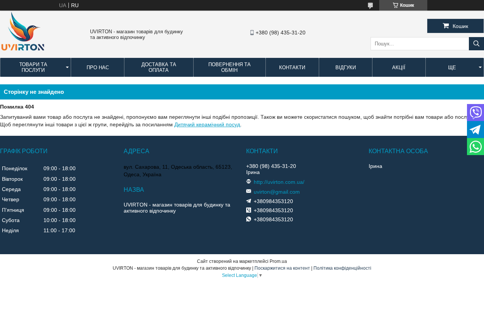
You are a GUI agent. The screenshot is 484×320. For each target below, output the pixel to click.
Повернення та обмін (229, 67)
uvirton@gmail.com (277, 192)
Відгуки (345, 67)
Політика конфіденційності (342, 268)
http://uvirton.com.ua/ (279, 182)
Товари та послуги (33, 67)
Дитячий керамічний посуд (207, 124)
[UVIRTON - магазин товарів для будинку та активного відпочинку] (22, 54)
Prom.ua (278, 261)
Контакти (292, 67)
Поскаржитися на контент (282, 268)
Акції (398, 67)
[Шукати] (476, 43)
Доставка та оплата (158, 67)
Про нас (98, 67)
